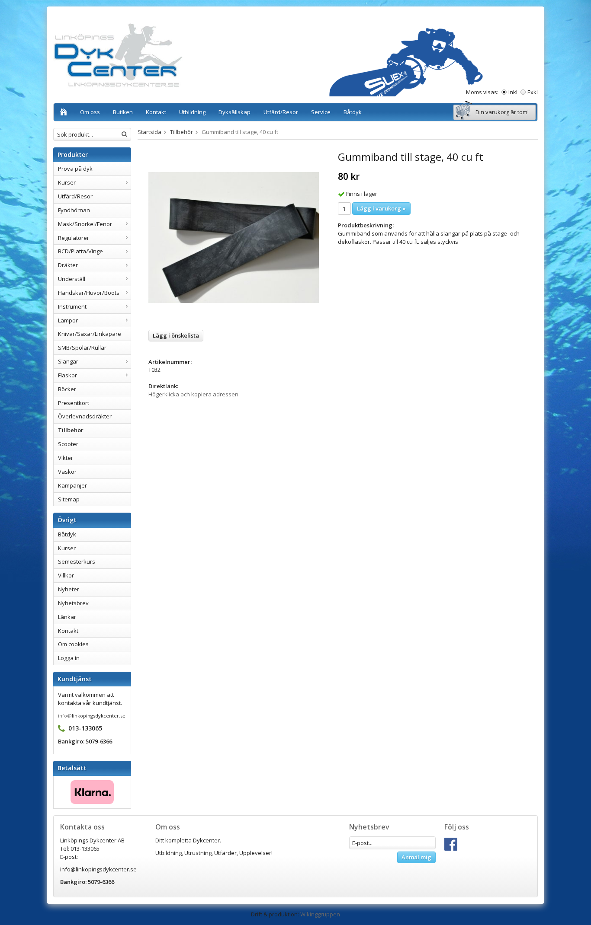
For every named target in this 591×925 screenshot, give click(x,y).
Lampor (68, 320)
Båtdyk (353, 112)
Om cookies (73, 644)
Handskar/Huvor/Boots (88, 293)
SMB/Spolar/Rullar (82, 347)
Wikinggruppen (320, 914)
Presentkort (73, 403)
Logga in (69, 658)
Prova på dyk (75, 168)
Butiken (123, 112)
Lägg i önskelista (176, 335)
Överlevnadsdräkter (85, 416)
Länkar (67, 617)
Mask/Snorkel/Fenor (85, 224)
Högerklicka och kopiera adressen (193, 394)
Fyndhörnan (74, 210)
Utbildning (192, 112)
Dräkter (68, 265)
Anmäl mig (416, 857)
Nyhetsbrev (73, 603)
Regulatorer (73, 238)
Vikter (65, 458)
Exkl (532, 92)
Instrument (72, 306)
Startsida (149, 132)
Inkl (512, 92)
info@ (65, 715)
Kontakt (156, 112)
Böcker (67, 389)
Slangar (68, 361)
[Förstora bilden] (233, 237)
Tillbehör (71, 430)
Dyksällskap (234, 112)
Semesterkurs (76, 561)
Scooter (68, 444)
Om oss (90, 112)
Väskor (67, 471)
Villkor (66, 575)
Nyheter (68, 589)
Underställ (71, 279)
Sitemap (69, 499)
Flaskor (67, 375)
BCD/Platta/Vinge (80, 251)
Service (321, 112)
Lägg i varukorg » (381, 208)
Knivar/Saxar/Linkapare (89, 334)
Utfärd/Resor (280, 112)
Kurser (67, 182)
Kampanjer (72, 485)
